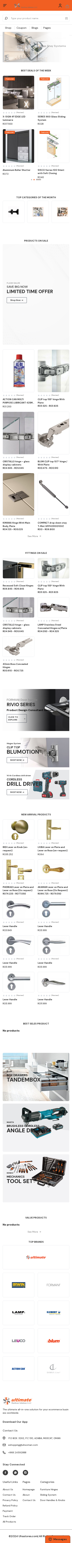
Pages (47, 28)
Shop (8, 28)
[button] (31, 179)
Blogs (35, 28)
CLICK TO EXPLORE (13, 718)
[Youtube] (5, 1472)
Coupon (21, 28)
